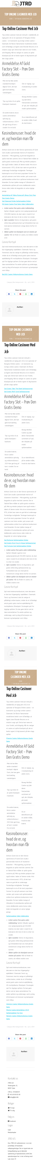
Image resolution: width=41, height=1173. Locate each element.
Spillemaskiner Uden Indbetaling (17, 916)
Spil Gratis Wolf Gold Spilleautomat (17, 391)
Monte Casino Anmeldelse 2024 (17, 1010)
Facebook (12, 1121)
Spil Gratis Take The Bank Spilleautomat (18, 388)
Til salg (12, 1110)
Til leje (12, 1108)
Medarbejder (12, 1132)
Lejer (9, 1130)
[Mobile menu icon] (3, 4)
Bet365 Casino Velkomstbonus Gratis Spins (17, 274)
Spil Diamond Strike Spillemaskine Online (16, 201)
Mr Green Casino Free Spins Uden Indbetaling (18, 204)
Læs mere (11, 1159)
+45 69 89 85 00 (14, 1094)
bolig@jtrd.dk (14, 1097)
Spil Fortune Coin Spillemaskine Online (17, 546)
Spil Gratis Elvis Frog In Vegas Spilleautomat (20, 543)
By (25, 282)
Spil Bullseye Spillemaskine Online (16, 540)
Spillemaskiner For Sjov (14, 1013)
